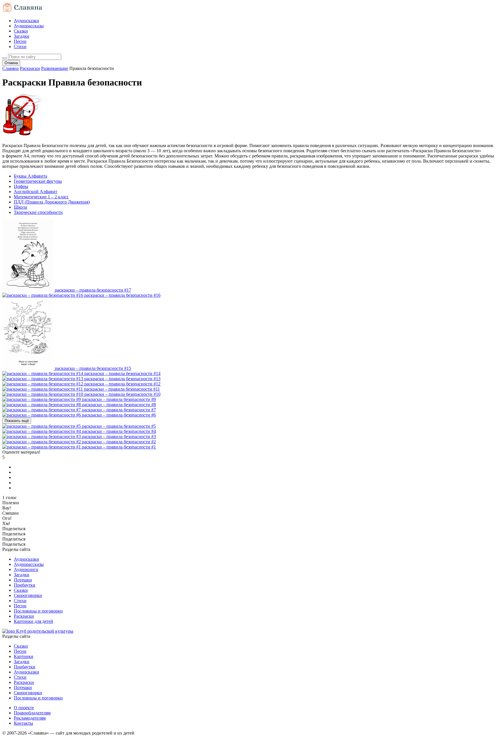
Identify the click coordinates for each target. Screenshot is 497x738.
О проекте (24, 707)
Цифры (21, 186)
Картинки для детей (33, 621)
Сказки (21, 30)
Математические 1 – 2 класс (41, 196)
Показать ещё (17, 421)
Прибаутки (24, 585)
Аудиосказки (26, 20)
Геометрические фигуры (38, 181)
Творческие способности (38, 212)
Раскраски (24, 616)
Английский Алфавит (35, 191)
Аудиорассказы (29, 25)
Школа (20, 207)
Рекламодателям (30, 718)
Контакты (23, 723)
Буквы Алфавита (30, 176)
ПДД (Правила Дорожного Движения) (52, 201)
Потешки (23, 579)
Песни (20, 41)
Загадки (21, 36)
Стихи (20, 46)
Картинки (23, 656)
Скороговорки (28, 595)
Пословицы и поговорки (38, 610)
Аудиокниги (26, 569)
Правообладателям (32, 712)
